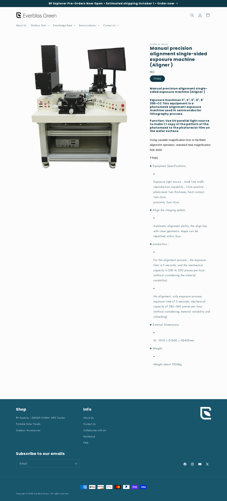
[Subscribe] (76, 464)
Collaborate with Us (94, 430)
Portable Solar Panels (28, 424)
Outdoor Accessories (28, 430)
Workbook (89, 436)
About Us (88, 418)
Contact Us (89, 424)
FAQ (85, 442)
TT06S (157, 78)
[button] (40, 25)
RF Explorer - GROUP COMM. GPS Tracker (40, 418)
